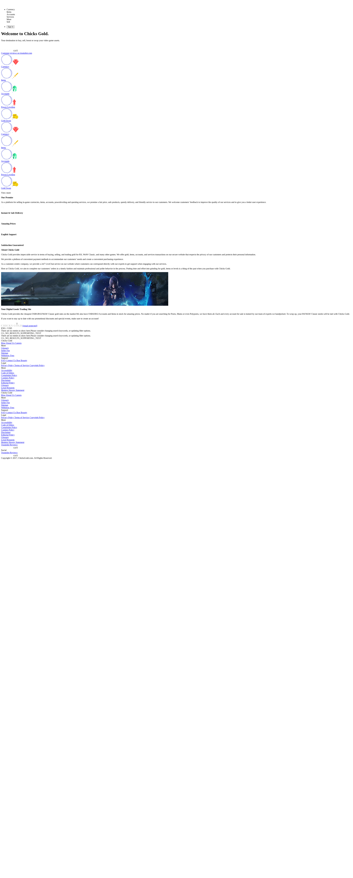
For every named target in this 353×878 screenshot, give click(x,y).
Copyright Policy (37, 365)
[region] (176, 230)
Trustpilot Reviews (9, 445)
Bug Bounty (21, 360)
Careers (18, 343)
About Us (10, 343)
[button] (12, 326)
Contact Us (11, 360)
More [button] (3, 345)
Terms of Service (22, 365)
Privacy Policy (7, 365)
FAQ (3, 360)
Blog (3, 343)
